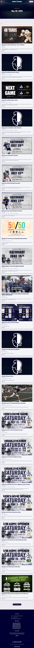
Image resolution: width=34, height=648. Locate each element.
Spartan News (3, 47)
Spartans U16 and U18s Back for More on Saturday (10, 72)
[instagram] (19, 646)
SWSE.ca (17, 635)
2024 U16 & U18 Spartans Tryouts (7, 376)
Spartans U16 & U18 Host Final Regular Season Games (11, 183)
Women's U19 (16, 130)
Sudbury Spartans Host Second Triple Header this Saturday (12, 210)
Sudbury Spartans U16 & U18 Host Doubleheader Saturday (11, 456)
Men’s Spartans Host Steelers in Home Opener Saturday (11, 512)
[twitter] (17, 646)
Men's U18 (10, 102)
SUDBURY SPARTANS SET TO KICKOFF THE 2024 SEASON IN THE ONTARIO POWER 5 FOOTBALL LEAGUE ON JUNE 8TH (15, 294)
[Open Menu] (1, 1)
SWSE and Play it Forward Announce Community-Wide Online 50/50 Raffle (14, 238)
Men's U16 (7, 102)
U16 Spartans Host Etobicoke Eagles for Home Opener (11, 566)
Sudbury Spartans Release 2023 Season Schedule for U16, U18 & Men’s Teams (15, 593)
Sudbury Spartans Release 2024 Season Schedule (10, 322)
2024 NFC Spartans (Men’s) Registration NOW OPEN (10, 349)
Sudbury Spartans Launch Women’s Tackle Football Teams (11, 127)
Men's (6, 213)
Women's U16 (11, 130)
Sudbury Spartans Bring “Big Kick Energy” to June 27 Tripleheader (13, 44)
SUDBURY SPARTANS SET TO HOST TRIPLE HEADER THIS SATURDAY (13, 266)
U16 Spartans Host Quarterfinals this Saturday (10, 155)
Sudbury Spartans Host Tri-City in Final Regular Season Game (12, 429)
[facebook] (15, 646)
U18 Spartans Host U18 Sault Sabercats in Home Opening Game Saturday (14, 539)
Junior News (3, 102)
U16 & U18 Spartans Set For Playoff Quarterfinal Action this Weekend (13, 403)
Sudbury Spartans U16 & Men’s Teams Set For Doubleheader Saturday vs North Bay (16, 484)
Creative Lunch (22, 644)
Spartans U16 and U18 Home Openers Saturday (10, 100)
